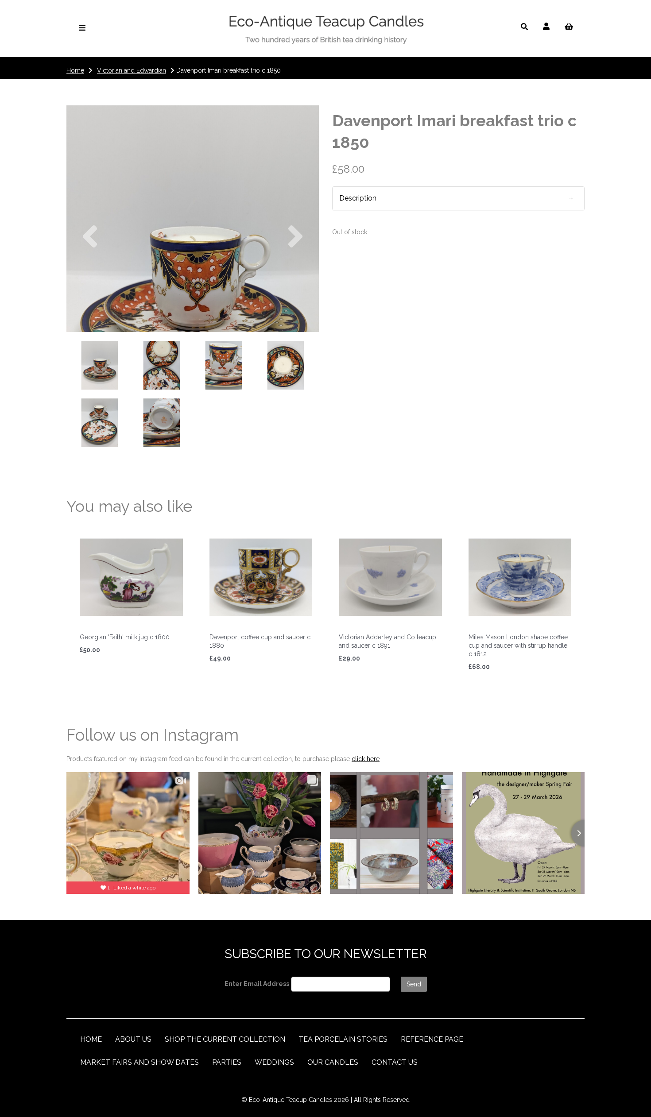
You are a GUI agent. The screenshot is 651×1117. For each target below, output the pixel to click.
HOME (91, 1039)
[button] (90, 275)
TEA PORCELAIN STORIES (343, 1039)
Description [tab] (357, 198)
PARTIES (226, 1062)
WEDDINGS (274, 1062)
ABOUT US (133, 1039)
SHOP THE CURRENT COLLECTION (225, 1039)
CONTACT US (395, 1062)
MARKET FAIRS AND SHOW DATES (139, 1062)
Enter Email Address (257, 983)
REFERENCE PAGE (432, 1039)
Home (75, 70)
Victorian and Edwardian (131, 70)
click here (366, 758)
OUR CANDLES (332, 1062)
